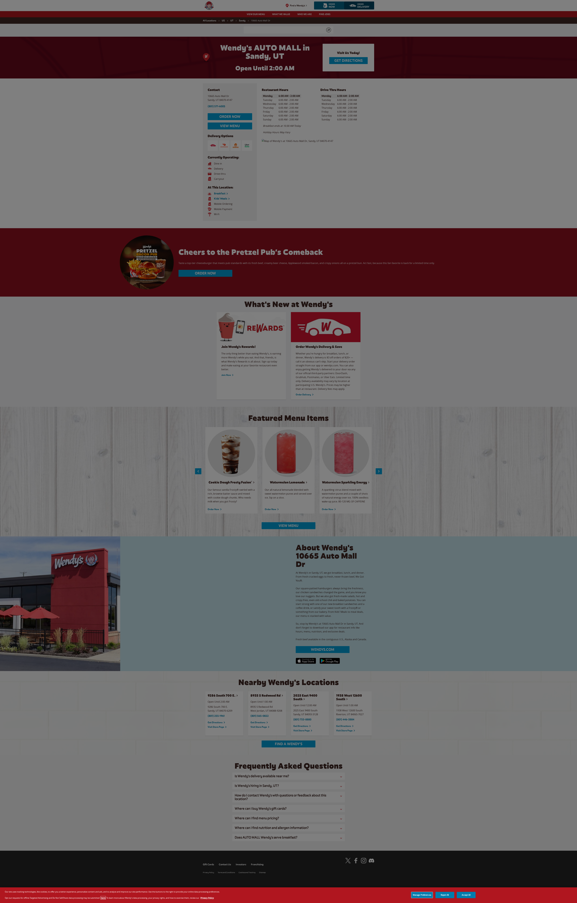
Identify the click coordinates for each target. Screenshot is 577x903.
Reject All (445, 895)
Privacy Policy (207, 897)
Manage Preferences (422, 895)
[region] (288, 895)
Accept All (466, 895)
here (103, 897)
